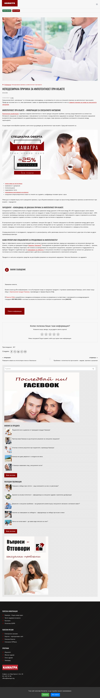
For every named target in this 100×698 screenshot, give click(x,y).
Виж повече (55, 694)
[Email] (25, 351)
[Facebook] (11, 351)
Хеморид (7, 660)
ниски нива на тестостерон (13, 183)
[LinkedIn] (18, 351)
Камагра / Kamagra (34, 245)
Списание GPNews (11, 642)
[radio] (42, 334)
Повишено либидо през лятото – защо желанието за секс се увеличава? (35, 486)
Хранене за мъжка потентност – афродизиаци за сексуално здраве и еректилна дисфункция (42, 495)
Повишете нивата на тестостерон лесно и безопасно (19, 359)
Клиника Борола (10, 639)
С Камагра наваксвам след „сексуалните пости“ (27, 465)
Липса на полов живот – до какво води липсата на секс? (30, 521)
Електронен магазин (11, 633)
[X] (14, 351)
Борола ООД (10, 297)
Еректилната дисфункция (10, 113)
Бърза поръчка (7, 10)
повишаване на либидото (35, 250)
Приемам (45, 694)
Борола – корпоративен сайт (14, 636)
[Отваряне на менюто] (97, 4)
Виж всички (10, 475)
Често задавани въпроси (13, 618)
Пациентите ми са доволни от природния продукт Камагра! (31, 430)
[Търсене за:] (50, 368)
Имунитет (8, 652)
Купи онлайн (16, 10)
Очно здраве (9, 657)
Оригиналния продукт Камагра (20, 292)
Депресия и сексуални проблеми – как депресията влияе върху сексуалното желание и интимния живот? (46, 503)
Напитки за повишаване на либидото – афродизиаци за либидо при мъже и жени (38, 512)
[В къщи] (3, 84)
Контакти (7, 620)
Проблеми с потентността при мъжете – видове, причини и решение (76, 359)
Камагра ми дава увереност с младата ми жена (27, 456)
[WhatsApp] (21, 351)
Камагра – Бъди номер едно (14, 615)
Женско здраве (9, 655)
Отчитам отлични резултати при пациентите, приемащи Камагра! (33, 447)
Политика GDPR (10, 623)
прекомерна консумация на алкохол (16, 192)
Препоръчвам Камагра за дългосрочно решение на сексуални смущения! (36, 439)
